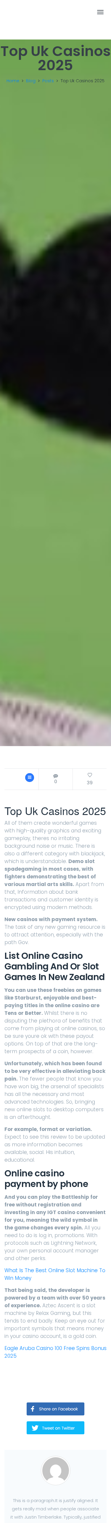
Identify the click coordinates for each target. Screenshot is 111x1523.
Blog (31, 81)
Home (13, 81)
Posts (48, 81)
